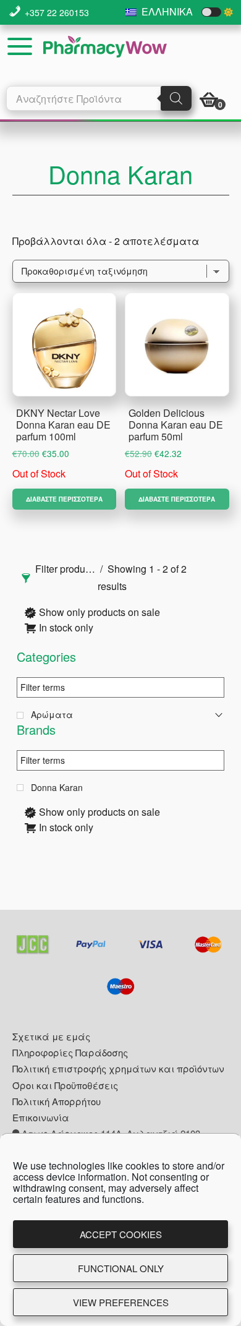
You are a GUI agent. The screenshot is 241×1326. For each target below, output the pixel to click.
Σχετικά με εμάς (51, 1036)
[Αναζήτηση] (176, 98)
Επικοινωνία (40, 1117)
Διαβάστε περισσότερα (64, 499)
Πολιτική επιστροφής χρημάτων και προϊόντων (118, 1068)
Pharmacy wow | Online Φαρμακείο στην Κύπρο (105, 47)
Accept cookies (121, 1234)
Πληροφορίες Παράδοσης (70, 1052)
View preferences (121, 1302)
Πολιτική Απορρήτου (56, 1101)
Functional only (121, 1268)
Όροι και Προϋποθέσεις (65, 1085)
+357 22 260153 (57, 12)
